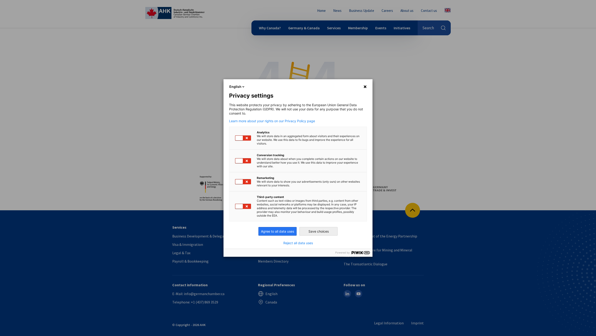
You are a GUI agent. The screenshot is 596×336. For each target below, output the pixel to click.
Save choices (318, 231)
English (235, 87)
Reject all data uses (298, 243)
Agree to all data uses (277, 231)
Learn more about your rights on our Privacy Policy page (272, 121)
